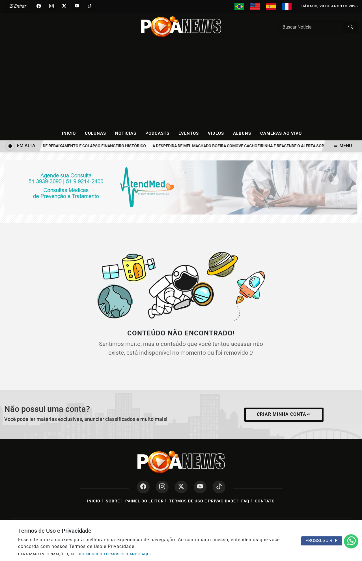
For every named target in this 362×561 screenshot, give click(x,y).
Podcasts (159, 133)
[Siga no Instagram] (51, 6)
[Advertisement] (181, 84)
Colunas (98, 133)
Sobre (113, 501)
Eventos (191, 133)
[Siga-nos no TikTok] (219, 487)
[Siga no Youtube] (76, 6)
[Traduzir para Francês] (287, 6)
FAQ (245, 501)
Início (71, 133)
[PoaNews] (181, 26)
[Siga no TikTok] (89, 6)
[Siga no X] (64, 6)
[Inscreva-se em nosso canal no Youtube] (200, 487)
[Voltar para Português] (239, 6)
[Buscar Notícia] (351, 27)
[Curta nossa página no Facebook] (143, 487)
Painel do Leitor (144, 501)
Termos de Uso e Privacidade (202, 501)
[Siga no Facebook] (38, 6)
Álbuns (244, 133)
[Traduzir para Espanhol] (271, 6)
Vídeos (218, 133)
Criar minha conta (281, 414)
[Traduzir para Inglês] (255, 6)
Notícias (128, 133)
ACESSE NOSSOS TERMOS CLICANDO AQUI (110, 554)
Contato (265, 501)
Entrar (19, 6)
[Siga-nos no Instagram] (162, 487)
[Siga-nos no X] (181, 487)
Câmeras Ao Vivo (281, 133)
